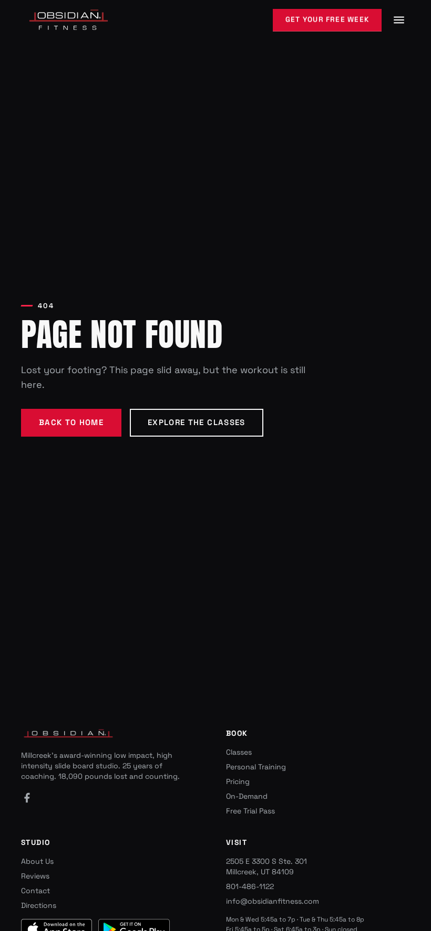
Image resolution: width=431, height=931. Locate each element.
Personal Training (256, 766)
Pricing (238, 781)
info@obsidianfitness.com (272, 901)
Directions (38, 905)
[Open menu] (399, 20)
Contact (35, 890)
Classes (239, 752)
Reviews (35, 876)
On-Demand (247, 796)
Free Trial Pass (250, 811)
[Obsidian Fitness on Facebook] (27, 797)
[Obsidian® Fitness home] (68, 20)
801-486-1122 (250, 886)
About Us (37, 861)
